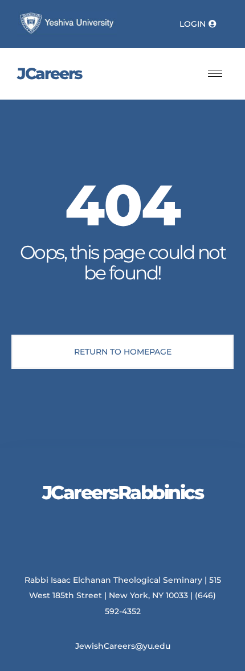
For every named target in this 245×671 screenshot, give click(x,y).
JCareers (49, 73)
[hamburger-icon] (215, 73)
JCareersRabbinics (122, 492)
